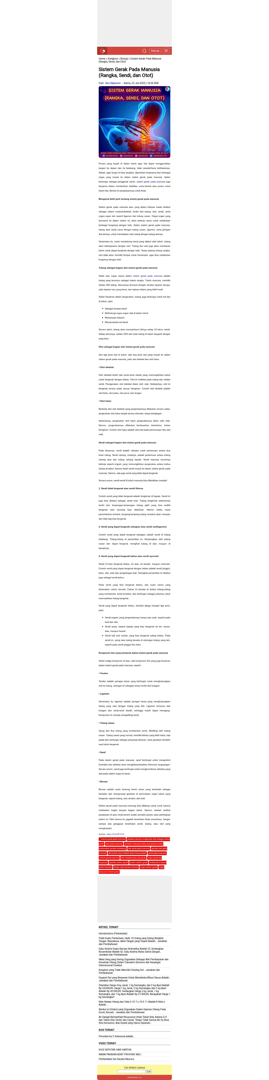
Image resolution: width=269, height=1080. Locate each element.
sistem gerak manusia (109, 858)
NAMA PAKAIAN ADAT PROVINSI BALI (120, 1054)
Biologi (124, 58)
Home (102, 58)
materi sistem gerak (138, 862)
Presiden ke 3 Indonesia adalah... (116, 1036)
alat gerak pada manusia (138, 848)
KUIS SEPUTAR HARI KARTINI (115, 1049)
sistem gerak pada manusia (151, 181)
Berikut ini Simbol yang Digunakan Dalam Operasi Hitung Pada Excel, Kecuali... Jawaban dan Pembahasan (132, 1011)
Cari (149, 1071)
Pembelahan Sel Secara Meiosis (116, 1059)
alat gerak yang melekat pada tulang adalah (127, 853)
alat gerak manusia (114, 844)
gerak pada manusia (157, 853)
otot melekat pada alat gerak (133, 858)
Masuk (155, 50)
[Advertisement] (134, 23)
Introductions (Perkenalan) (113, 933)
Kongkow (113, 58)
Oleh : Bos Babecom (110, 83)
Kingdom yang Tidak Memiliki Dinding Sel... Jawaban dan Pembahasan (129, 971)
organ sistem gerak (148, 867)
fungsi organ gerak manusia (126, 867)
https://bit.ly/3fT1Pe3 (115, 834)
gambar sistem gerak (118, 862)
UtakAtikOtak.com (134, 1077)
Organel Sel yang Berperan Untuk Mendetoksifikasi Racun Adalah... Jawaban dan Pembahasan (134, 979)
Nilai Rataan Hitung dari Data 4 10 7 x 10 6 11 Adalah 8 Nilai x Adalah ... (132, 1003)
